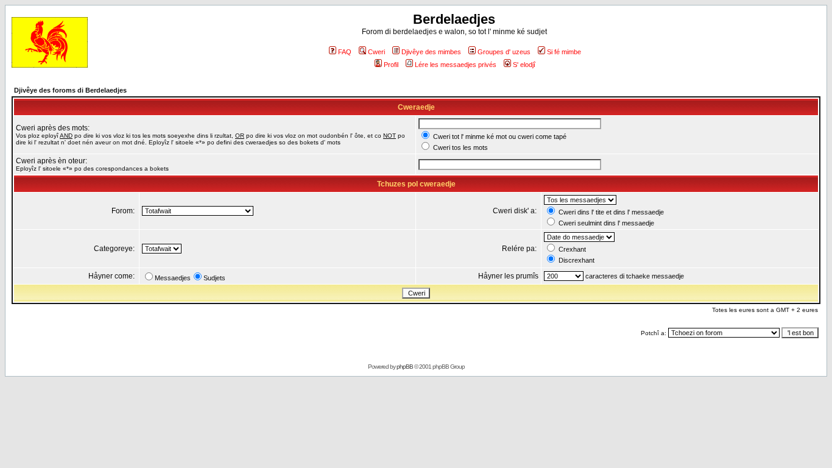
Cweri (376, 51)
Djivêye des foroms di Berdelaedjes (70, 90)
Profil (391, 64)
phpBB (405, 366)
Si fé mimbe (564, 51)
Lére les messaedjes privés (455, 64)
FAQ (344, 51)
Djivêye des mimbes (431, 51)
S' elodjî (524, 64)
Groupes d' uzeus (504, 51)
